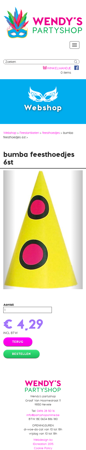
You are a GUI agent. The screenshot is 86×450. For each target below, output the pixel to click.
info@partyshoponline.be (43, 415)
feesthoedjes (51, 133)
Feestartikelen (29, 133)
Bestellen (21, 354)
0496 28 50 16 (46, 410)
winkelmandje (59, 68)
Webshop (9, 133)
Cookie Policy (43, 448)
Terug (18, 342)
